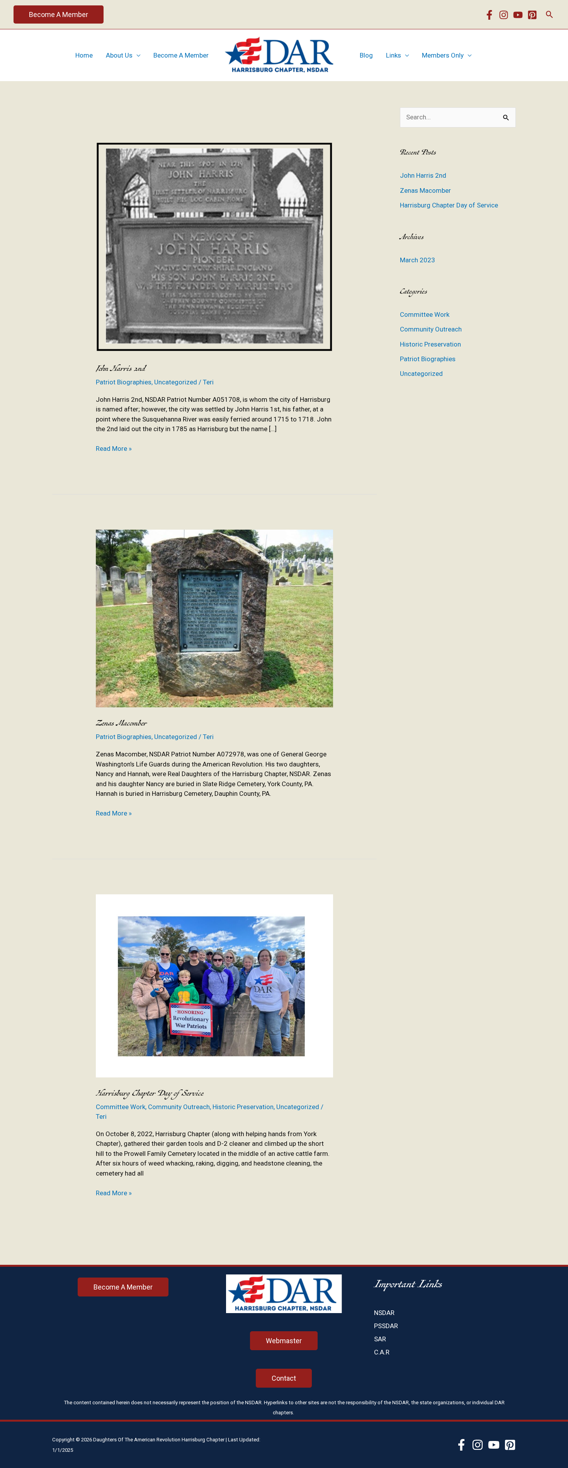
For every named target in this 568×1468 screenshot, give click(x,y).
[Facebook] (489, 15)
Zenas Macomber (121, 723)
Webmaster (284, 1341)
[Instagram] (503, 15)
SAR (380, 1339)
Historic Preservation (243, 1107)
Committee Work (120, 1107)
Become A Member (181, 55)
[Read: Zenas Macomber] (214, 618)
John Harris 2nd (120, 369)
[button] (59, 14)
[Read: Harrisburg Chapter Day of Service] (214, 985)
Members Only (443, 55)
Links (393, 55)
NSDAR (384, 1313)
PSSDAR (386, 1326)
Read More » (114, 449)
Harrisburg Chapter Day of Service (150, 1093)
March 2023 (417, 260)
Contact (284, 1378)
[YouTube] (518, 15)
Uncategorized (175, 382)
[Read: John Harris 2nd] (214, 247)
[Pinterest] (532, 15)
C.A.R (381, 1352)
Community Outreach (179, 1107)
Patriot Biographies (123, 382)
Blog (366, 55)
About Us (119, 55)
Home (84, 55)
